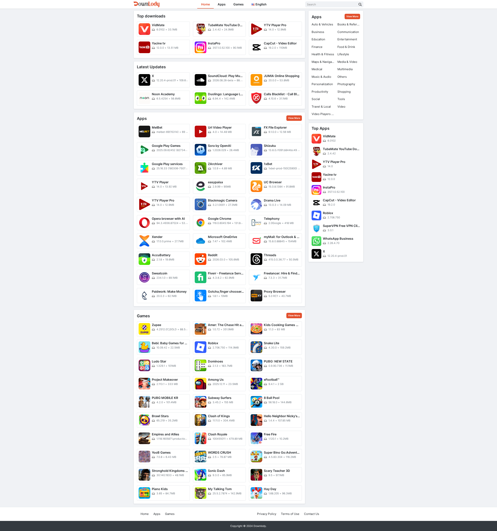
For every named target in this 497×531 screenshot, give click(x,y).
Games (238, 4)
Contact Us (311, 514)
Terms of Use (290, 514)
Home (205, 4)
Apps (222, 4)
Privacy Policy (266, 514)
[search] (360, 4)
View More (294, 118)
